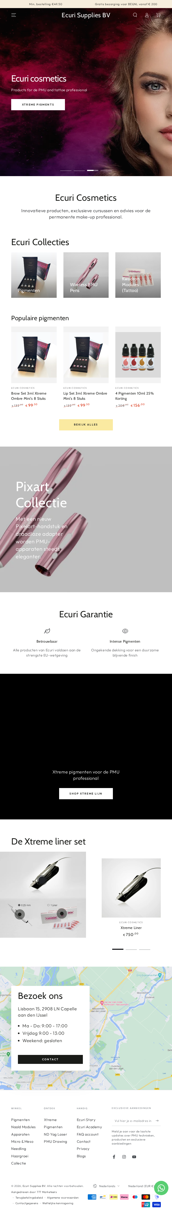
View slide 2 (79, 167)
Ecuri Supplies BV (34, 1186)
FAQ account (88, 1134)
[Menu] (13, 15)
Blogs (81, 1156)
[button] (135, 15)
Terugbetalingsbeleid (29, 1197)
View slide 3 (92, 167)
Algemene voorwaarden (63, 1197)
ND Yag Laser (55, 1134)
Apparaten (20, 1134)
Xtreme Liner (131, 928)
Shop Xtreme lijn (85, 793)
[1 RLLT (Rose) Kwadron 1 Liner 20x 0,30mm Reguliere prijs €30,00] (62, 913)
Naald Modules (23, 1127)
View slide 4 (106, 167)
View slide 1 (65, 167)
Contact (50, 1059)
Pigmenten (20, 1119)
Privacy (83, 1148)
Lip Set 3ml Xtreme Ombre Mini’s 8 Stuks (85, 396)
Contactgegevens (26, 1203)
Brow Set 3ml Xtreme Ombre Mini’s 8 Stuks (28, 396)
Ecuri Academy (51, 104)
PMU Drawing (55, 1141)
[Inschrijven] (158, 1121)
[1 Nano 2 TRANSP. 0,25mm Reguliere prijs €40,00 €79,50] (20, 914)
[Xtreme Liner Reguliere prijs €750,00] (42, 880)
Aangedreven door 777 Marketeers (34, 1192)
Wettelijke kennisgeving (57, 1203)
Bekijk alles (86, 424)
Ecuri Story (86, 1119)
